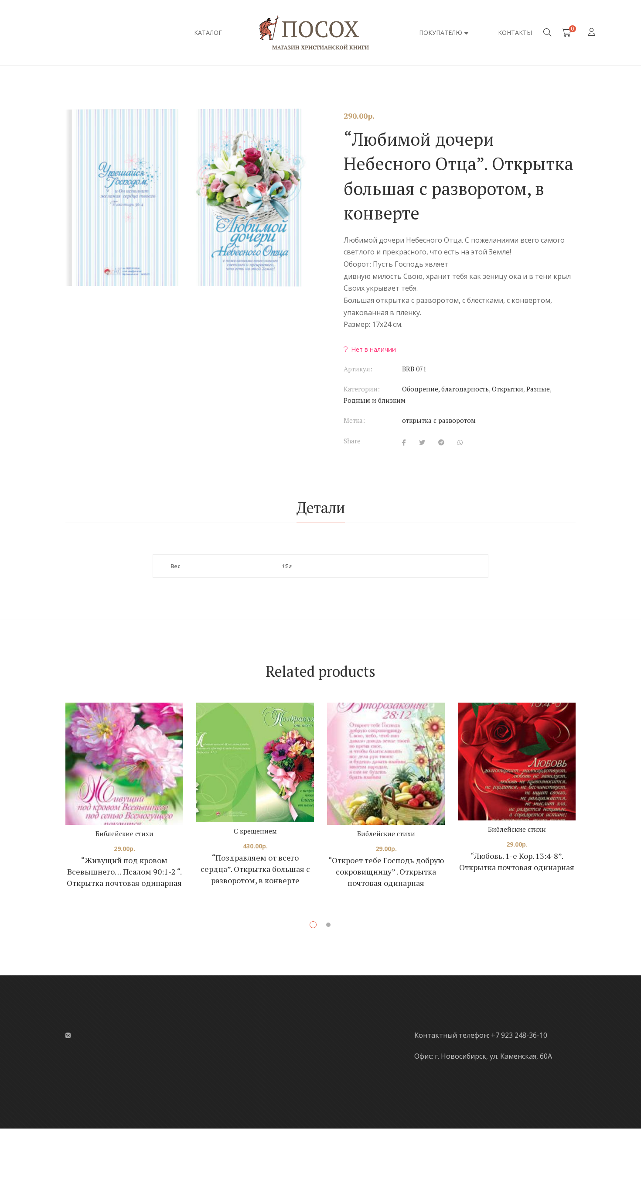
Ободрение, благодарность (445, 388)
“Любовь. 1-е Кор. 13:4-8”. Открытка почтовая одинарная (516, 861)
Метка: (354, 420)
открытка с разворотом (439, 420)
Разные (538, 388)
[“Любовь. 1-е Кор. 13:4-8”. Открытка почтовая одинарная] (517, 761)
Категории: (362, 388)
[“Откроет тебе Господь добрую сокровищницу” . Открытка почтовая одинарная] (386, 764)
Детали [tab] (321, 508)
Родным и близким (375, 400)
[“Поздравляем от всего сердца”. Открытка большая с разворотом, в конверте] (255, 762)
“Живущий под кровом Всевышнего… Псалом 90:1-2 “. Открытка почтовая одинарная (124, 871)
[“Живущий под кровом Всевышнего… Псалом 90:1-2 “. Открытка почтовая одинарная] (124, 764)
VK (68, 1036)
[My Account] (592, 32)
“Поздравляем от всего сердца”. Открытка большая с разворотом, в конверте (255, 868)
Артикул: (358, 368)
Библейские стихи (124, 833)
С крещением (255, 831)
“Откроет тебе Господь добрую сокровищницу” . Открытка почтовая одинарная (386, 871)
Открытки (507, 388)
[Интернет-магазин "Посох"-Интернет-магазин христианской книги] (320, 32)
